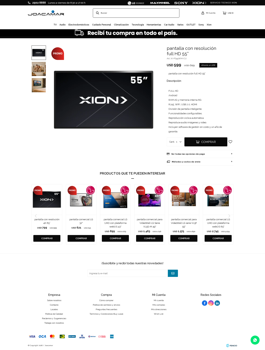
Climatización (121, 24)
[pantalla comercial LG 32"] (81, 199)
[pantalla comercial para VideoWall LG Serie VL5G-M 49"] (149, 199)
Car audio (169, 24)
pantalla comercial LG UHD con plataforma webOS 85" (218, 223)
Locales (54, 309)
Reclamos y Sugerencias (54, 318)
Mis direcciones (158, 309)
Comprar (208, 142)
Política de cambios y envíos (106, 305)
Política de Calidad (54, 314)
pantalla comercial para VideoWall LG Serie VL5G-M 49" (149, 223)
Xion (209, 24)
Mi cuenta (159, 300)
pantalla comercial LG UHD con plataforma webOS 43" (115, 223)
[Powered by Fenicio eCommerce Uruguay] (231, 345)
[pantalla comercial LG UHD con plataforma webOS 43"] (115, 199)
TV (55, 24)
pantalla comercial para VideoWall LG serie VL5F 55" (184, 223)
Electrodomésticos (79, 24)
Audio (62, 24)
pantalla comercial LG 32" (81, 221)
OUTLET (191, 24)
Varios (180, 24)
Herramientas (154, 24)
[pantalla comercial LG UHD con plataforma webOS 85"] (218, 199)
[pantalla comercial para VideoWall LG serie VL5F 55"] (184, 199)
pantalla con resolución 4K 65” (46, 221)
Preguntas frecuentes (106, 309)
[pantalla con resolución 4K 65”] (47, 199)
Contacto (54, 305)
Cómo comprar (106, 300)
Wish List (158, 314)
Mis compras (159, 305)
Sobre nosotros (54, 300)
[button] (229, 216)
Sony (201, 24)
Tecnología (138, 24)
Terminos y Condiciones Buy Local (106, 314)
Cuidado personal (101, 24)
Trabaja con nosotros (54, 323)
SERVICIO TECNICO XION (223, 3)
